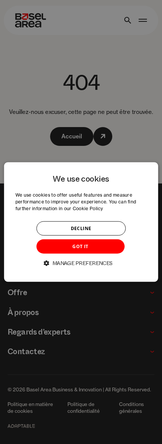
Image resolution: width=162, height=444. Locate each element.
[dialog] (81, 222)
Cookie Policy (88, 208)
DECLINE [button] (81, 228)
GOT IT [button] (80, 246)
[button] (81, 263)
